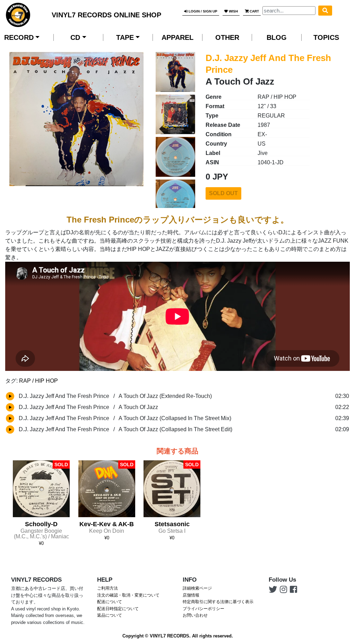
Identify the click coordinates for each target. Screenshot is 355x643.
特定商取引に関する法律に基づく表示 (218, 601)
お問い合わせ (195, 615)
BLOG (277, 37)
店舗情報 (191, 595)
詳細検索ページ (197, 588)
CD (75, 37)
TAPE (125, 37)
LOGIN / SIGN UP (202, 11)
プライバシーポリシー (203, 608)
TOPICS (326, 37)
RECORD (19, 37)
